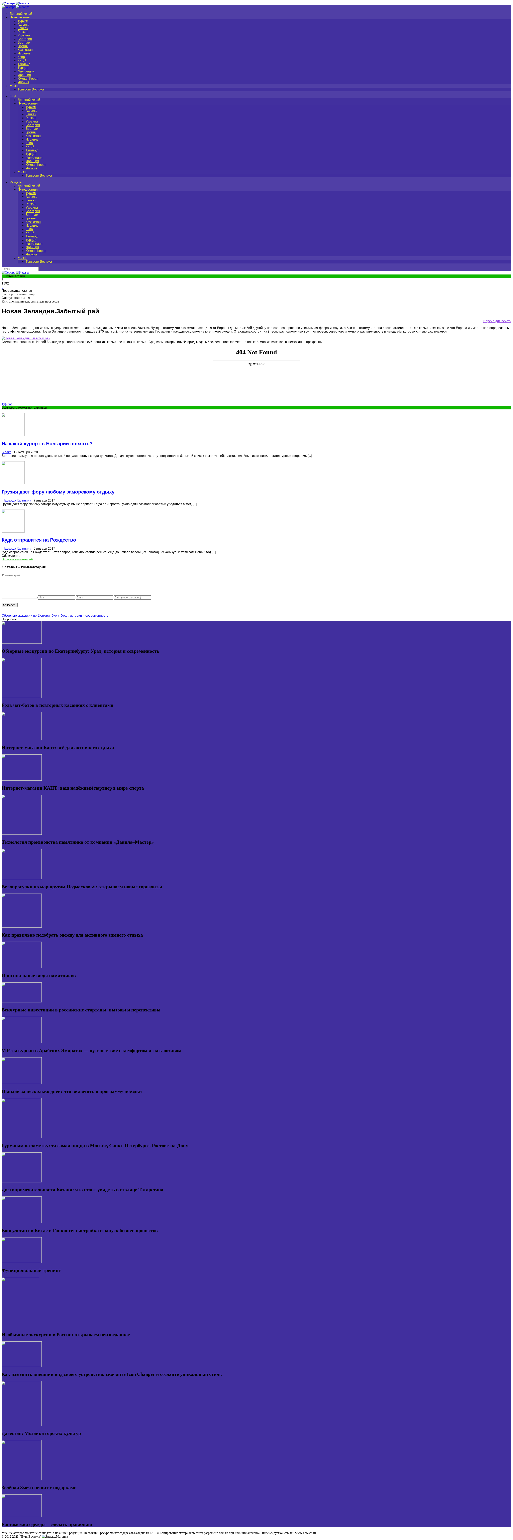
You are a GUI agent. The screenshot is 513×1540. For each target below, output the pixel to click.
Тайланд (24, 64)
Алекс (6, 452)
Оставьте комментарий (17, 559)
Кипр (21, 57)
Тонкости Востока (31, 89)
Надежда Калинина (16, 500)
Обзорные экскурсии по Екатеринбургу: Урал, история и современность (55, 615)
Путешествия (20, 17)
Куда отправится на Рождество (39, 540)
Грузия (23, 46)
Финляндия (26, 71)
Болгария (25, 39)
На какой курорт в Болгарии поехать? (47, 443)
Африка (23, 24)
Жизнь (14, 85)
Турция (23, 67)
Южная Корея (28, 78)
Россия (23, 31)
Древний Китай (21, 13)
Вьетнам (24, 42)
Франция (24, 75)
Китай (22, 60)
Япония (23, 82)
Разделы (16, 182)
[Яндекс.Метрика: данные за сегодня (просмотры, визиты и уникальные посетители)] (55, 1536)
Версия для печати (497, 321)
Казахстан (25, 49)
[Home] (15, 7)
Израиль (24, 53)
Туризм (23, 21)
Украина (24, 35)
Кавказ (23, 28)
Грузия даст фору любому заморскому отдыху (58, 492)
